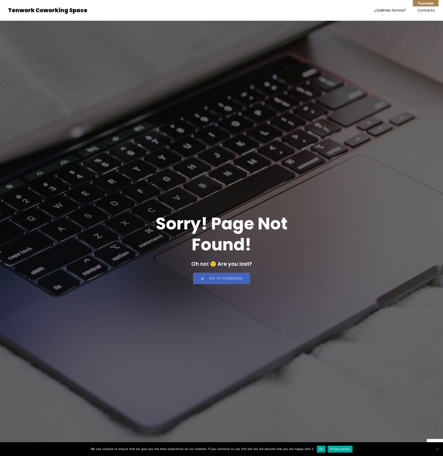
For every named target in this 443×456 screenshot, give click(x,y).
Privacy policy (340, 449)
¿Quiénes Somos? (390, 10)
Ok (321, 449)
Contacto (426, 10)
